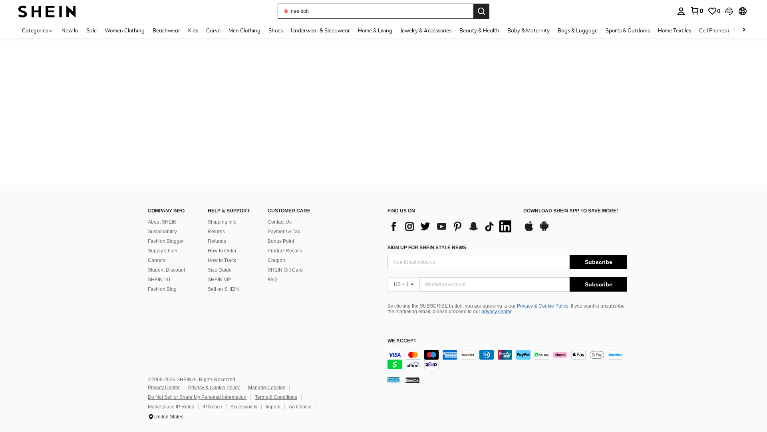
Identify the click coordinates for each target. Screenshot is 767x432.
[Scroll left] (734, 30)
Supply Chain (162, 251)
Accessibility (243, 407)
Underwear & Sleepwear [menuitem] (320, 30)
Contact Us (280, 222)
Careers (156, 260)
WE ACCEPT (401, 341)
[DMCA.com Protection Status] (412, 380)
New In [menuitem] (70, 30)
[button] (729, 11)
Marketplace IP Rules (171, 407)
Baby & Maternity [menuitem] (528, 30)
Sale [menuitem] (91, 30)
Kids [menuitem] (193, 30)
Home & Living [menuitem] (375, 30)
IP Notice (212, 407)
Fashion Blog (162, 289)
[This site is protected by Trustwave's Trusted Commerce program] (393, 380)
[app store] (529, 230)
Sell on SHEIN (223, 289)
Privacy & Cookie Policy (542, 306)
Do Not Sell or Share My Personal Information (197, 397)
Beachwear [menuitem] (166, 30)
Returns (216, 231)
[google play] (544, 230)
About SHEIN (162, 222)
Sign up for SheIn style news (426, 247)
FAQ (272, 279)
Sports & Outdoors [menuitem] (628, 30)
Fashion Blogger (166, 241)
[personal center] (681, 11)
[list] (451, 226)
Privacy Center (164, 387)
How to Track (222, 260)
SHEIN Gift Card (285, 270)
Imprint (273, 407)
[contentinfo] (507, 359)
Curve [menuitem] (213, 30)
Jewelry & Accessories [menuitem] (425, 30)
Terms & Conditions (276, 397)
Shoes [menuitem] (275, 30)
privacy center (496, 311)
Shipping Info (222, 222)
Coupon (276, 260)
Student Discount (166, 270)
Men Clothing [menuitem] (244, 30)
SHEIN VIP (219, 279)
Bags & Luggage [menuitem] (578, 30)
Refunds (217, 241)
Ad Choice (300, 407)
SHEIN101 (159, 279)
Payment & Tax (284, 231)
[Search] (481, 11)
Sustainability (162, 231)
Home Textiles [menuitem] (674, 30)
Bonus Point (281, 241)
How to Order (222, 251)
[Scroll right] (744, 30)
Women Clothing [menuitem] (125, 30)
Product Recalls (285, 251)
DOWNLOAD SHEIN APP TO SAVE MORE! (570, 211)
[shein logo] (47, 11)
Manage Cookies (266, 387)
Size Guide (220, 270)
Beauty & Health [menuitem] (479, 30)
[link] (696, 11)
